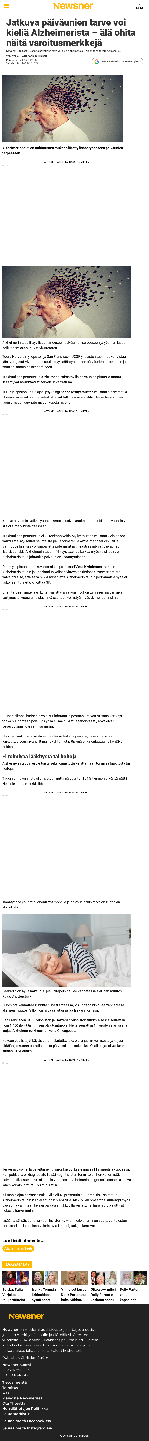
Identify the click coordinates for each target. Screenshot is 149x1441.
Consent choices (74, 1435)
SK (48, 582)
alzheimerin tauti (18, 1248)
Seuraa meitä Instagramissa (27, 1428)
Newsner (11, 50)
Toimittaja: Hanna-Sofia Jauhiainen (26, 56)
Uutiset (23, 50)
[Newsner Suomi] (73, 6)
